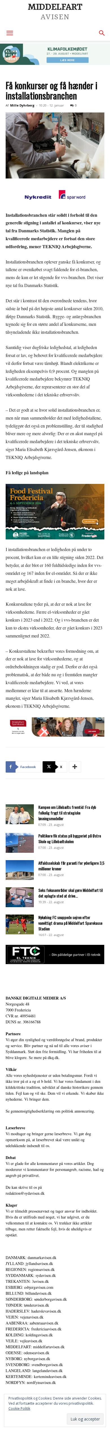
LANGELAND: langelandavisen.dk (34, 1370)
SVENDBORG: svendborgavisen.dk (34, 1364)
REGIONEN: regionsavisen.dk (30, 1269)
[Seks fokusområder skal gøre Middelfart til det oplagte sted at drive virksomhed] (20, 897)
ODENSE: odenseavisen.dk (27, 1352)
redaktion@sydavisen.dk (25, 1193)
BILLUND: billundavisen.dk (29, 1293)
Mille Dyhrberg (22, 105)
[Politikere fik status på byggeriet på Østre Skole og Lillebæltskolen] (20, 843)
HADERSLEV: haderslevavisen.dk (33, 1311)
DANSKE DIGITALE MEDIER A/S (36, 998)
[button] (10, 33)
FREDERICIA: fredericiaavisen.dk (33, 1329)
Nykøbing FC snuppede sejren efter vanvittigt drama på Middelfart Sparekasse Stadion (70, 923)
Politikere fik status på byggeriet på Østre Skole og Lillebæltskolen (69, 838)
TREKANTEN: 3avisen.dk (27, 1281)
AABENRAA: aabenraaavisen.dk (32, 1323)
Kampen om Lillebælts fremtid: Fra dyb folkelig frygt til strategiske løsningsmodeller (67, 812)
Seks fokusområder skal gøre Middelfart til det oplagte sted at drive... (70, 893)
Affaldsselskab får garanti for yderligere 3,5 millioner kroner (71, 865)
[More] (75, 767)
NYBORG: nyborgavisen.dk (28, 1358)
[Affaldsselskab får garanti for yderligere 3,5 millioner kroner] (20, 870)
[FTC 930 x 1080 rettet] (55, 962)
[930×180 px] (55, 54)
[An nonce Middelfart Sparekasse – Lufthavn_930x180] (55, 727)
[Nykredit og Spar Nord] (55, 195)
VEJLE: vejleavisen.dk (24, 1340)
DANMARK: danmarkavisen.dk (31, 1257)
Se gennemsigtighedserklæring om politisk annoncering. (50, 1111)
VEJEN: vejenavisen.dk (24, 1317)
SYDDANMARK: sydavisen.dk (31, 1275)
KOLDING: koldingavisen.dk (29, 1335)
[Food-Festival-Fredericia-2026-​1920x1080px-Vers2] (55, 512)
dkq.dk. (54, 1057)
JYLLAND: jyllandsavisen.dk (29, 1263)
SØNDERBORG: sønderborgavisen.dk (36, 1299)
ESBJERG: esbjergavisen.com (29, 1287)
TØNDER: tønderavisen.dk (27, 1305)
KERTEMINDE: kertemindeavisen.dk (36, 1376)
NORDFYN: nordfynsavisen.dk (31, 1382)
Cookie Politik (19, 1408)
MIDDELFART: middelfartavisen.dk (35, 1346)
